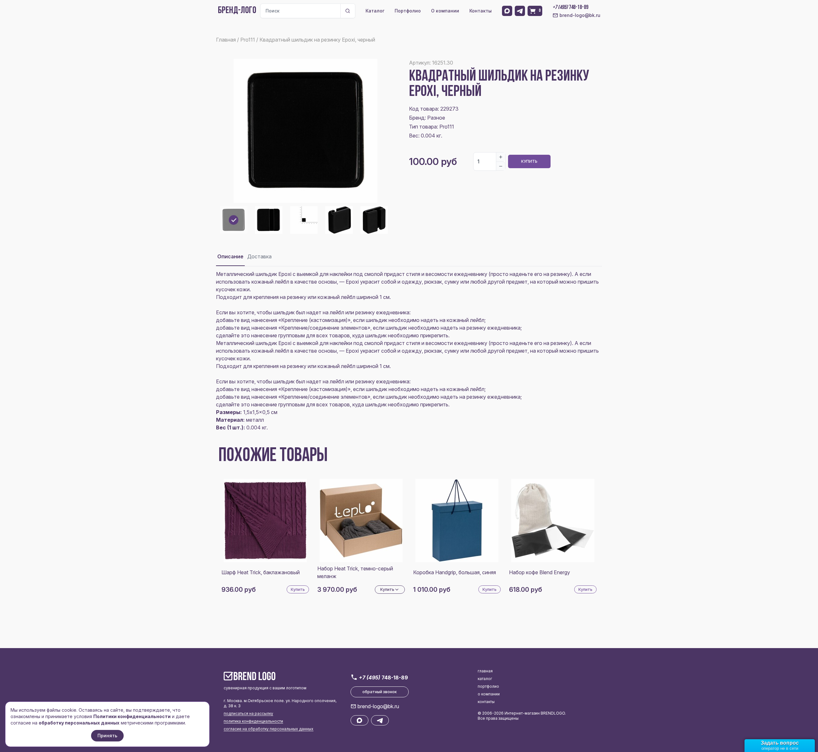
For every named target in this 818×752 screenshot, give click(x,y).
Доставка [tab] (259, 256)
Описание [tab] (230, 256)
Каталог (375, 10)
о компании (489, 694)
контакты (486, 701)
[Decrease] (500, 165)
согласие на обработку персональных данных (268, 728)
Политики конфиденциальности (132, 716)
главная (485, 671)
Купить (529, 161)
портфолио (488, 686)
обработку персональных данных (79, 722)
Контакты (480, 10)
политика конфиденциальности (253, 721)
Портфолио (408, 10)
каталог (485, 678)
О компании (445, 10)
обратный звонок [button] (379, 691)
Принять (107, 735)
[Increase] (500, 157)
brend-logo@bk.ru (579, 15)
